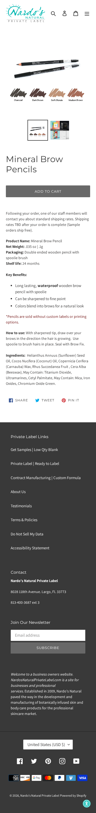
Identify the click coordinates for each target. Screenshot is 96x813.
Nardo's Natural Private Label (39, 795)
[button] (87, 804)
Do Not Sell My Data (27, 533)
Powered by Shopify (73, 795)
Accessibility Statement (30, 547)
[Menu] (87, 13)
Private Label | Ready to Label (35, 463)
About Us (18, 491)
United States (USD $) (46, 744)
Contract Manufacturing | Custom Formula (46, 477)
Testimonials (21, 505)
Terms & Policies (24, 519)
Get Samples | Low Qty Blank (34, 449)
